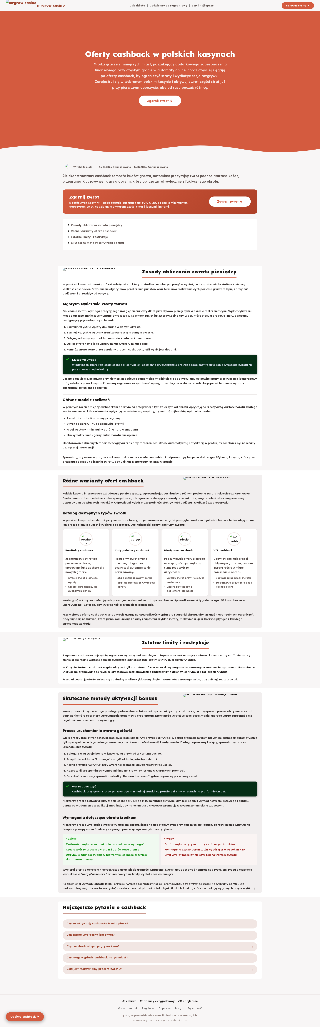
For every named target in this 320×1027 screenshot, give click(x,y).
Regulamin (148, 1008)
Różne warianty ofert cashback (93, 231)
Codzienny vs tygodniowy (168, 5)
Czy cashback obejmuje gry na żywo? (93, 946)
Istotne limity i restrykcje (89, 237)
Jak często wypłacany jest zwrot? (91, 934)
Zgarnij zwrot (158, 101)
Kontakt (134, 1008)
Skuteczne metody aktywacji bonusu (97, 243)
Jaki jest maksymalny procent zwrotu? (94, 969)
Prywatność (195, 1008)
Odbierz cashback (23, 1016)
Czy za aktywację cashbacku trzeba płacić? (97, 923)
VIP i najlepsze (203, 5)
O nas (121, 1008)
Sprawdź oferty (296, 5)
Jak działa (137, 5)
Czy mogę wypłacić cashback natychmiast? (97, 957)
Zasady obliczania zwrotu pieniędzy (96, 225)
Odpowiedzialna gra (171, 1008)
